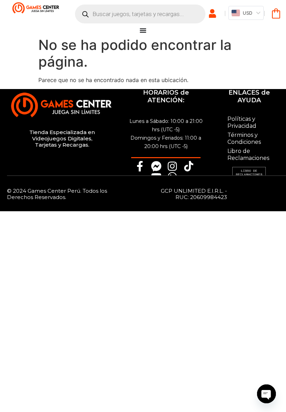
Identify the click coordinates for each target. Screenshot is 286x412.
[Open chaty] (266, 393)
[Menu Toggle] (143, 30)
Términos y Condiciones (244, 138)
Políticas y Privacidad (241, 122)
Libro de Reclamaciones (248, 154)
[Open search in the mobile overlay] (140, 14)
